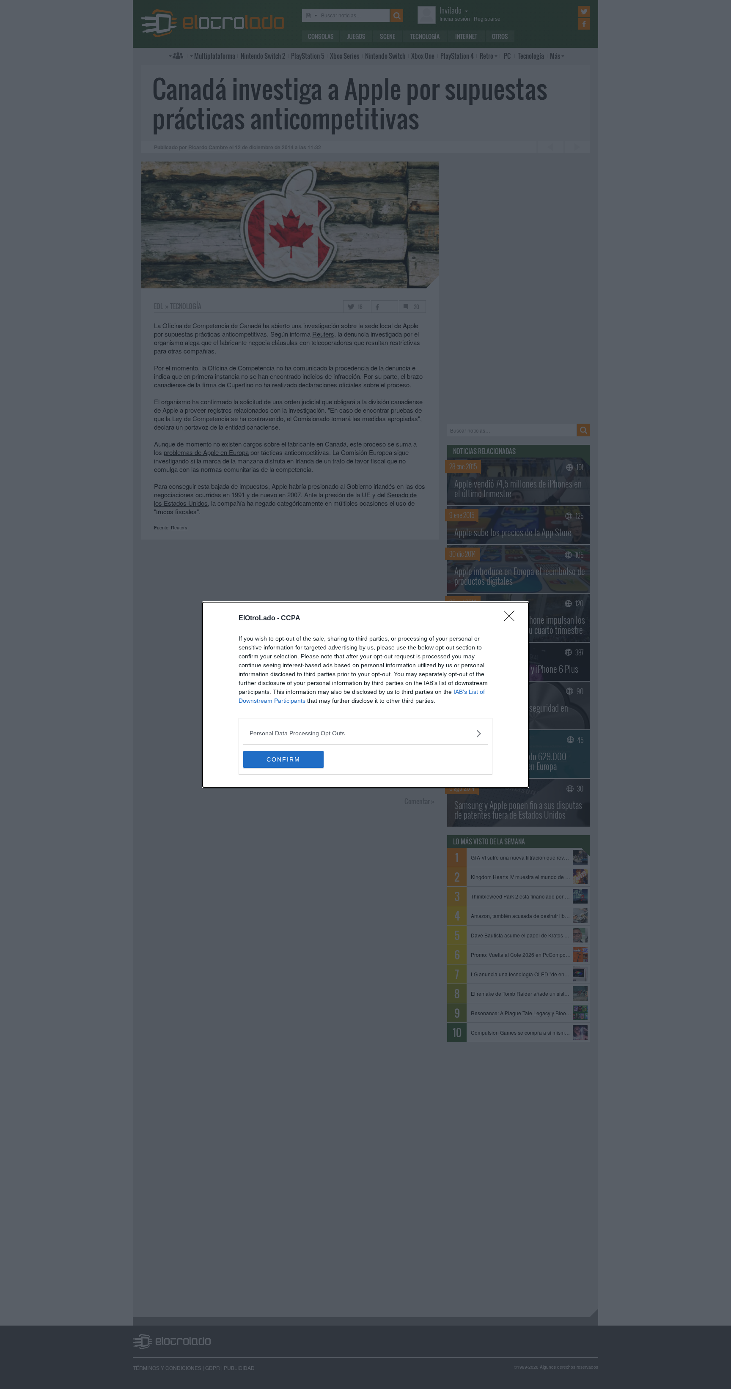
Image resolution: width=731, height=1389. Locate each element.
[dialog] (365, 694)
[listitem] (365, 733)
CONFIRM (283, 759)
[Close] (512, 619)
